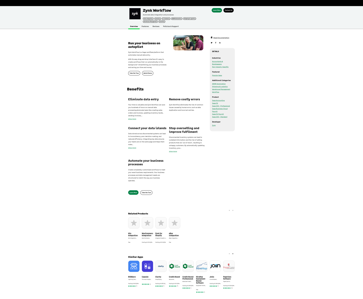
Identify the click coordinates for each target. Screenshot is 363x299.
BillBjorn (132, 277)
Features (145, 26)
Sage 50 (215, 103)
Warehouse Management (150, 21)
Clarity (158, 277)
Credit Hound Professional (187, 278)
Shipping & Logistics (189, 18)
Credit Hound (174, 277)
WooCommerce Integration (147, 234)
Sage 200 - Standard (219, 117)
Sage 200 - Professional (221, 106)
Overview (134, 26)
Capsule (145, 277)
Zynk (214, 125)
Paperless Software (227, 278)
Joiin (212, 277)
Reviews (156, 26)
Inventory (157, 18)
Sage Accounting (218, 100)
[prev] (229, 210)
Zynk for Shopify (158, 234)
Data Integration (148, 18)
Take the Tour (134, 73)
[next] (233, 210)
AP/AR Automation (177, 18)
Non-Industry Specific (220, 67)
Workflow (161, 21)
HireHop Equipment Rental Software (200, 280)
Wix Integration (133, 234)
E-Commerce (166, 18)
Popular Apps (217, 75)
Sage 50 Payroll (218, 114)
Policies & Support (171, 26)
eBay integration (174, 234)
